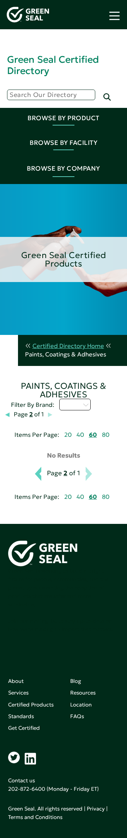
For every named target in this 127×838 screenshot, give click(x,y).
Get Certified (24, 727)
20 (68, 435)
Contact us (21, 780)
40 (80, 435)
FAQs (77, 716)
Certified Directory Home (68, 346)
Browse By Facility (63, 143)
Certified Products (31, 704)
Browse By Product (63, 118)
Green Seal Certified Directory (53, 65)
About (16, 681)
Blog (75, 681)
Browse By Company (63, 168)
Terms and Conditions (35, 817)
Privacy (96, 808)
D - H (70, 404)
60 (93, 435)
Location (81, 704)
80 (105, 435)
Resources (83, 692)
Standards (21, 716)
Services (18, 692)
